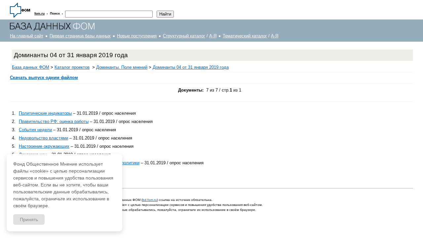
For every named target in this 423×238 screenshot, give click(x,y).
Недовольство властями (43, 138)
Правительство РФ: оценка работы (54, 121)
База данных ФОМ (30, 67)
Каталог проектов (72, 67)
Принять (29, 219)
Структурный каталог (184, 35)
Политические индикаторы (45, 113)
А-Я (212, 35)
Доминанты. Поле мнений (121, 67)
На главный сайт (26, 35)
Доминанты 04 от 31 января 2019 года (191, 67)
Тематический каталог (245, 35)
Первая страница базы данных (80, 35)
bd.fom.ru (149, 200)
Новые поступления (137, 35)
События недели (35, 129)
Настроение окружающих (44, 146)
